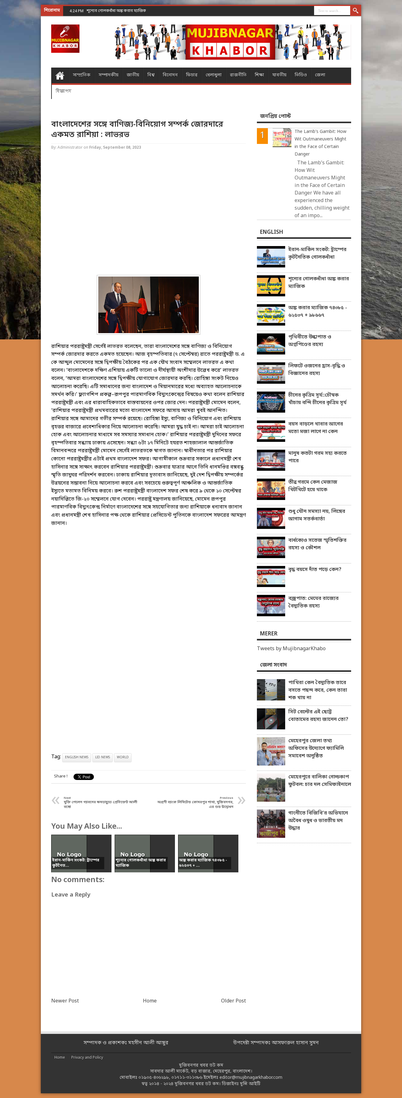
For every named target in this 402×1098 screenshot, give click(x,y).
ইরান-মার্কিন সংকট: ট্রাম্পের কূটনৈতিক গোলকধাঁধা (317, 253)
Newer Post (65, 1001)
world (123, 757)
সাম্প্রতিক (81, 75)
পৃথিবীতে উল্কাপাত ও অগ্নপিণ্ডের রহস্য (309, 341)
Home (59, 75)
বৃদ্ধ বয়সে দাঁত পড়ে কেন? (314, 569)
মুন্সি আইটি (250, 1084)
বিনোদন (170, 75)
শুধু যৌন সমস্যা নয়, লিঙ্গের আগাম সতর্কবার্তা (316, 515)
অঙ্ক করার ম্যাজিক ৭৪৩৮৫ (108, 11)
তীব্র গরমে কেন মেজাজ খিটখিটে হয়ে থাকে (312, 486)
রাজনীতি (238, 75)
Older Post (233, 1001)
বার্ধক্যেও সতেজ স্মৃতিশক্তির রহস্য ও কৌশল (317, 544)
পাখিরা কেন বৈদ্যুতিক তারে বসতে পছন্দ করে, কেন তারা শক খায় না (317, 690)
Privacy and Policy (87, 1057)
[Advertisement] (25, 100)
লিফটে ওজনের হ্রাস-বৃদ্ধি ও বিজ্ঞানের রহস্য (316, 370)
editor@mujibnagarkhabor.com (251, 1078)
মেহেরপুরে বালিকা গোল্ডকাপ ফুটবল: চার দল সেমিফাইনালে (319, 781)
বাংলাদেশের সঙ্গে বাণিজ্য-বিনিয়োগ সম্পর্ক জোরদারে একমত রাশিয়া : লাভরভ (137, 129)
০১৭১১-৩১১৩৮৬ (186, 1078)
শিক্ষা (259, 75)
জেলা (320, 75)
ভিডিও (301, 75)
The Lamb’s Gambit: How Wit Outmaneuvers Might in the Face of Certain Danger (320, 143)
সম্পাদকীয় (108, 75)
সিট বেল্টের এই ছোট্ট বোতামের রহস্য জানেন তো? (318, 716)
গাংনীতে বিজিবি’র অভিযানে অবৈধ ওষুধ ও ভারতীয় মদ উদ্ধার (318, 821)
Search (355, 11)
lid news (102, 757)
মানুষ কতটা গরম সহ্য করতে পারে (317, 457)
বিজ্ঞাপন (63, 91)
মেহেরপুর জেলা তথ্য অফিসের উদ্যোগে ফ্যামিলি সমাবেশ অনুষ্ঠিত (316, 749)
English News (76, 757)
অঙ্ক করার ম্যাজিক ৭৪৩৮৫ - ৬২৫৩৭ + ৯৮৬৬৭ (317, 312)
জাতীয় (133, 75)
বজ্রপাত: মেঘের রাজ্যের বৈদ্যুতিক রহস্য (313, 602)
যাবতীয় (279, 75)
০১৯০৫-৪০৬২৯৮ (154, 1078)
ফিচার (192, 75)
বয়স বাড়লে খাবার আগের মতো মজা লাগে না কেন (315, 428)
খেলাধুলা (214, 75)
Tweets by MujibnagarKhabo (291, 648)
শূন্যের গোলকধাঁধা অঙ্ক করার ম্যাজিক (318, 283)
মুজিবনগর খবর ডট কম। (197, 1084)
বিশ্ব (151, 75)
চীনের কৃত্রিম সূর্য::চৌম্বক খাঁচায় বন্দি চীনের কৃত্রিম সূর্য (317, 399)
